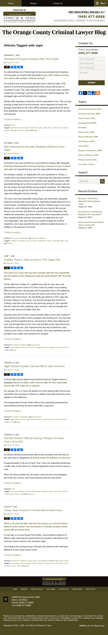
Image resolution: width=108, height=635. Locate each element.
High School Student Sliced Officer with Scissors (35, 366)
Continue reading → (13, 119)
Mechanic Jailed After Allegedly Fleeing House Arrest (89, 201)
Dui (13, 125)
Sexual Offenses (88, 137)
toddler (6, 350)
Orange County (87, 160)
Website (33, 3)
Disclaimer (51, 589)
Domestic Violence (39, 238)
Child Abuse (86, 141)
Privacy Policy (37, 589)
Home (10, 3)
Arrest (83, 146)
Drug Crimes (35, 345)
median (65, 128)
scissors (57, 419)
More (103, 3)
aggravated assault (18, 419)
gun (27, 241)
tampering (41, 241)
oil (42, 419)
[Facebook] (80, 93)
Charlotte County (35, 128)
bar (12, 491)
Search (102, 181)
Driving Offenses (88, 155)
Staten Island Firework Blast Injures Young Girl (91, 223)
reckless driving (24, 130)
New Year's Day (55, 491)
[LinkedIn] (89, 93)
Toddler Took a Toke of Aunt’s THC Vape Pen (32, 259)
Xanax (9, 243)
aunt (12, 347)
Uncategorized (43, 561)
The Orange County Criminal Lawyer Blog (19, 16)
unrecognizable (57, 241)
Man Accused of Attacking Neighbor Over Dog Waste (90, 213)
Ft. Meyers (47, 563)
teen (14, 566)
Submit (91, 83)
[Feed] (98, 93)
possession (61, 347)
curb (15, 491)
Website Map (77, 589)
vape (35, 130)
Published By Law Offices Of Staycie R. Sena (79, 16)
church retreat (25, 563)
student (7, 422)
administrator (15, 128)
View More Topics (86, 164)
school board (9, 494)
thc (67, 347)
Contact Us (57, 3)
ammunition (15, 563)
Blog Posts (90, 589)
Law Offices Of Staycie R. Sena (38, 625)
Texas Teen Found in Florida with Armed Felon (33, 510)
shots (17, 494)
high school (47, 128)
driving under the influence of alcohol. (51, 458)
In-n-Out (33, 241)
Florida (39, 563)
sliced (64, 419)
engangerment (41, 347)
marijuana (51, 347)
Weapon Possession (61, 561)
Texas (19, 566)
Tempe (48, 241)
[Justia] (94, 93)
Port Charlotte (57, 563)
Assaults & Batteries (20, 238)
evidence (14, 241)
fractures (21, 241)
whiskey (31, 494)
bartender (24, 128)
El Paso (32, 347)
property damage (10, 130)
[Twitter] (85, 93)
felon (34, 563)
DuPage (21, 491)
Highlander (36, 491)
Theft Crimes (86, 118)
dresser (25, 347)
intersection (57, 128)
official (64, 491)
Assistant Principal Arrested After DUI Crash (31, 58)
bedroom (18, 347)
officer (38, 419)
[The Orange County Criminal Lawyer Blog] (54, 32)
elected (28, 491)
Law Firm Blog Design (92, 626)
